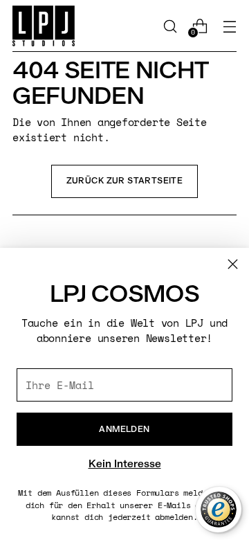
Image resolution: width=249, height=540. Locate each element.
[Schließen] (232, 264)
